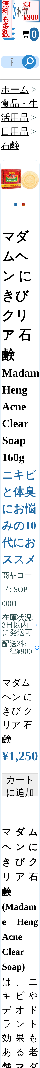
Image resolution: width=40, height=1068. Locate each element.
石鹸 (10, 146)
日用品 (15, 131)
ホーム (15, 89)
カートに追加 (20, 785)
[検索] (29, 62)
